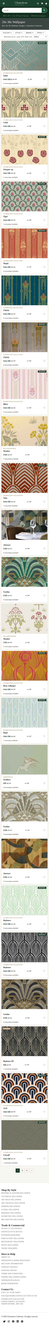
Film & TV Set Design (11, 1228)
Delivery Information (12, 1264)
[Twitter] (4, 1321)
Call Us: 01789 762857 (11, 1292)
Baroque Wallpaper (11, 1213)
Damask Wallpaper (10, 1206)
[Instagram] (9, 1321)
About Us (5, 1257)
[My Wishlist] (42, 3)
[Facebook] (13, 1321)
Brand (28, 33)
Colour (6, 33)
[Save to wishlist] (44, 79)
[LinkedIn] (18, 1321)
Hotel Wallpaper (9, 1245)
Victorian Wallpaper (11, 1196)
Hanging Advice (9, 1270)
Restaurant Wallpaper (12, 1242)
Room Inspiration (9, 1283)
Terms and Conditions (12, 1273)
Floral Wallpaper (10, 1209)
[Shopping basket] (46, 3)
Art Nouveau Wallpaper (13, 1203)
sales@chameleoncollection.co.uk (19, 1296)
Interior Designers (10, 1235)
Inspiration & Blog (10, 1280)
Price (39, 33)
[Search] (38, 3)
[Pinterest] (22, 1321)
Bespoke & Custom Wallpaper (15, 1193)
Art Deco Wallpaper (11, 1200)
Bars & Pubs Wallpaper (12, 1238)
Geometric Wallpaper (12, 1216)
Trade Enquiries (9, 1248)
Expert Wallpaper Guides (13, 1277)
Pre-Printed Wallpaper (12, 1219)
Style (17, 33)
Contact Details (9, 1267)
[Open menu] (3, 3)
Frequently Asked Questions (15, 1260)
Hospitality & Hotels (11, 1232)
